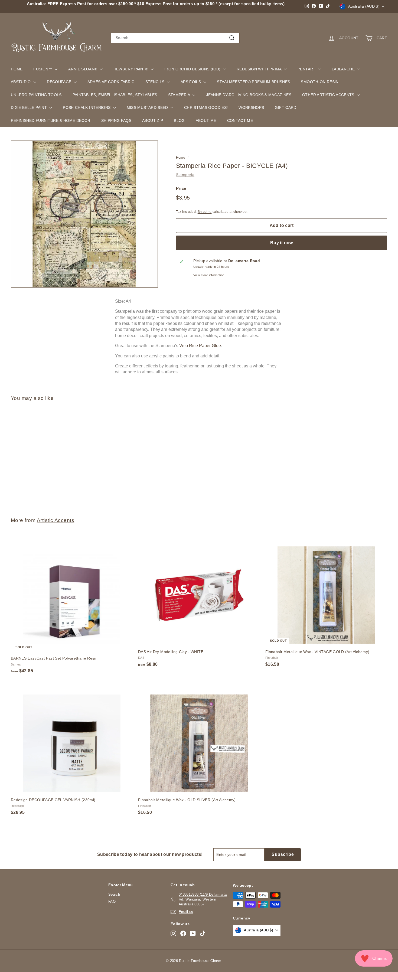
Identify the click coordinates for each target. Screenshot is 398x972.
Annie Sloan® (83, 69)
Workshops (251, 107)
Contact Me (240, 120)
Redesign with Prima (260, 69)
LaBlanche (344, 69)
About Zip (152, 120)
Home (16, 69)
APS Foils (191, 82)
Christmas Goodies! (206, 107)
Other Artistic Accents (328, 95)
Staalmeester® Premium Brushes (253, 82)
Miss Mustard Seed (148, 107)
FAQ (112, 901)
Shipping (205, 212)
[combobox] (175, 38)
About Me (206, 120)
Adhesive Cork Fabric (111, 82)
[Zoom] (84, 214)
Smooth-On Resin (319, 82)
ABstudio (21, 82)
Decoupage (60, 82)
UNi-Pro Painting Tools (36, 95)
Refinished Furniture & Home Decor (50, 120)
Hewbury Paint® (131, 69)
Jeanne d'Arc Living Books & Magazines (248, 95)
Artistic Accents (55, 520)
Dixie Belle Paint (29, 107)
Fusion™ (43, 69)
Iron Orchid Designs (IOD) (193, 69)
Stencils (155, 82)
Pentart (307, 69)
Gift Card (285, 107)
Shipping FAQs (116, 120)
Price (181, 188)
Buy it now (281, 242)
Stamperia (179, 95)
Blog (179, 120)
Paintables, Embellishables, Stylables (115, 95)
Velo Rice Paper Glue (200, 345)
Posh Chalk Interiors (87, 107)
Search (114, 894)
